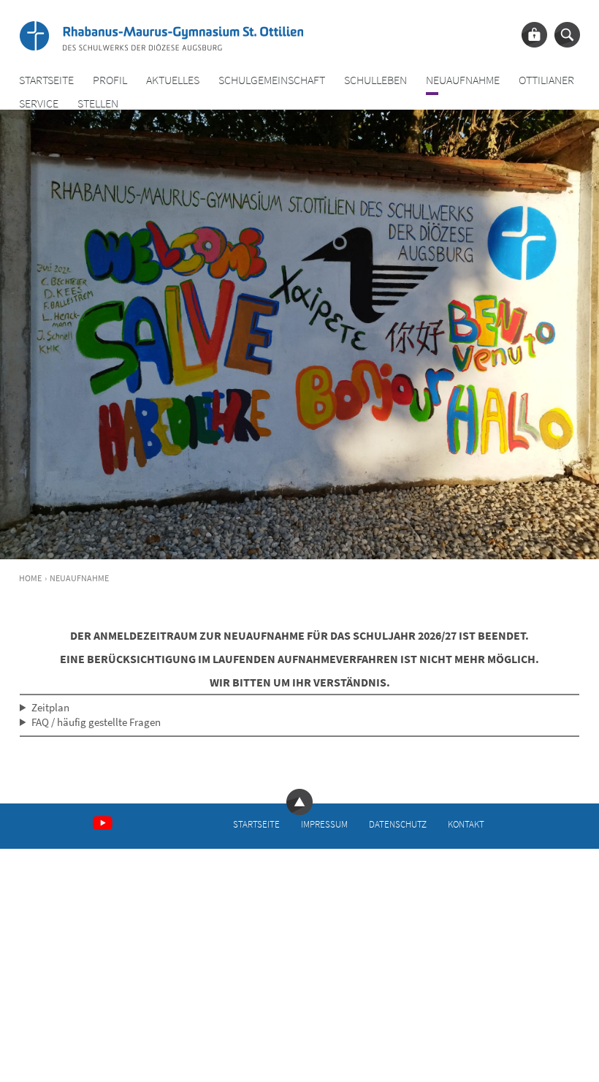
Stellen (97, 103)
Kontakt (466, 824)
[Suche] (567, 35)
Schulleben (375, 80)
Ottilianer (546, 80)
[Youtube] (102, 822)
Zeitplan (50, 707)
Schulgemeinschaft (271, 80)
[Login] (534, 35)
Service (38, 103)
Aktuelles (172, 80)
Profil (110, 80)
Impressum (324, 824)
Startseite (46, 80)
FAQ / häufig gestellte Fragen (96, 722)
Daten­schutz (398, 824)
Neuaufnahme (463, 80)
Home (30, 577)
